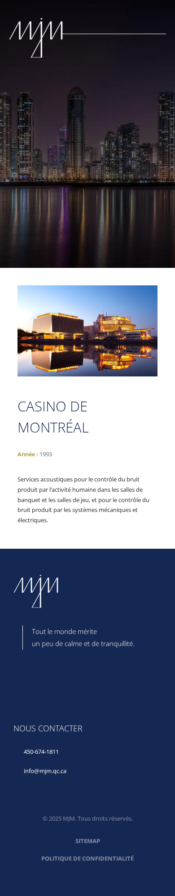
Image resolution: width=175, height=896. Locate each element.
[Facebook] (58, 679)
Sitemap (87, 841)
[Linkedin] (24, 679)
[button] (162, 30)
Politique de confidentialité (87, 858)
